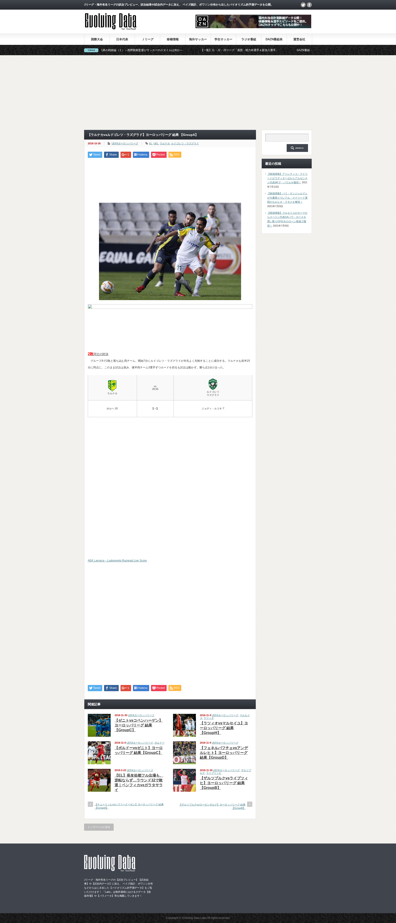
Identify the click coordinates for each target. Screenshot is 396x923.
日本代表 (122, 39)
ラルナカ (165, 143)
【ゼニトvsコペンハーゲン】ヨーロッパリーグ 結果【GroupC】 (139, 725)
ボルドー (159, 742)
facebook (309, 4)
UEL (156, 143)
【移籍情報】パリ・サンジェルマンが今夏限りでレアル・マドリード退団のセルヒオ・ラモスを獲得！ (287, 197)
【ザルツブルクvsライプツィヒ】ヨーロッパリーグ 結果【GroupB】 (224, 783)
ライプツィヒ (213, 773)
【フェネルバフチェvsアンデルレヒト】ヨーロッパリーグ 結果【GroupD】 (224, 752)
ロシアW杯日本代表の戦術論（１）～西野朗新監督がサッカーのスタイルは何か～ (103, 50)
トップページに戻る (99, 827)
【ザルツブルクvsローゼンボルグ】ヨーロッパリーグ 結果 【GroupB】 (212, 806)
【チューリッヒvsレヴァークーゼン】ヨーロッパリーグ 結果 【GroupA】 (129, 806)
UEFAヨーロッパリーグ (125, 143)
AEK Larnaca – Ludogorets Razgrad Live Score (117, 560)
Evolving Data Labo (194, 918)
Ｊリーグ (148, 39)
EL (150, 143)
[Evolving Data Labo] (110, 28)
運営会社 (299, 39)
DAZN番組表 (274, 39)
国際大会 (97, 39)
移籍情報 (173, 39)
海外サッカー (198, 39)
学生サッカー (223, 39)
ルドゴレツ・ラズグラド (185, 143)
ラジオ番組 (248, 39)
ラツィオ (209, 718)
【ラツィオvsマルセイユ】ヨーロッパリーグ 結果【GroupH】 (224, 728)
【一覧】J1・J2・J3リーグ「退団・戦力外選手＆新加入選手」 (211, 50)
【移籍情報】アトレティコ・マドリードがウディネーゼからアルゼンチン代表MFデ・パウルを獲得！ (287, 178)
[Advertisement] (198, 92)
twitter (303, 4)
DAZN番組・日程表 (280, 50)
